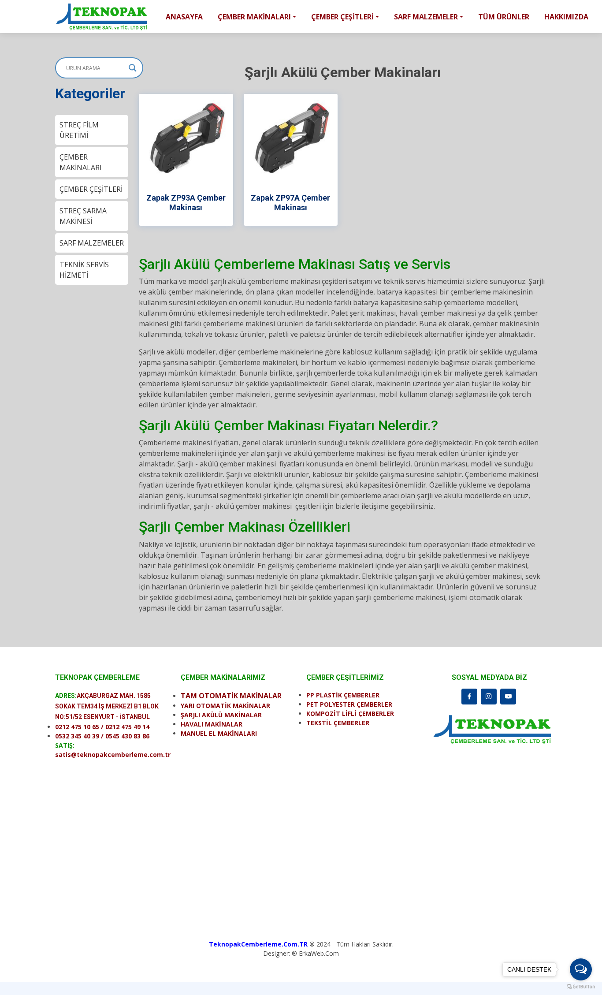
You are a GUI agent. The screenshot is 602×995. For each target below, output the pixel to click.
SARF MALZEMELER (91, 243)
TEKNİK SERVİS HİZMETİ (84, 270)
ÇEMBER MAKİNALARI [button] (254, 17)
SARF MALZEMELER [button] (426, 17)
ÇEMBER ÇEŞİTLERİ (91, 189)
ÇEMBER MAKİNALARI (80, 162)
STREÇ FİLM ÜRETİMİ (79, 130)
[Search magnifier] (132, 68)
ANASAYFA (184, 17)
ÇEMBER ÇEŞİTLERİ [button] (342, 17)
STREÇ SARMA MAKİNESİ (83, 216)
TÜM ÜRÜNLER (503, 17)
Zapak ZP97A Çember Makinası (290, 202)
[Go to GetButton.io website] (581, 986)
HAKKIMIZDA (566, 17)
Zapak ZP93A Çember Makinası (186, 202)
